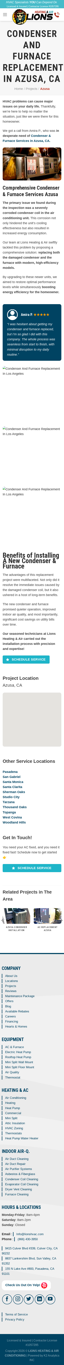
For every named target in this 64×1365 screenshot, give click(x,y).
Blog (8, 1006)
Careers (10, 1016)
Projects (31, 89)
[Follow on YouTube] (50, 1299)
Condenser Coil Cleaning (21, 1179)
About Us (11, 976)
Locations (11, 981)
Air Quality (12, 1072)
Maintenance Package (19, 996)
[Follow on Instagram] (18, 1299)
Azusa (45, 89)
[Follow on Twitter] (29, 1299)
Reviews (11, 991)
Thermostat (12, 1077)
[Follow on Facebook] (7, 1299)
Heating (10, 1103)
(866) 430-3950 (28, 1239)
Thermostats (13, 1133)
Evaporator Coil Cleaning (21, 1184)
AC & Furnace (14, 1047)
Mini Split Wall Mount (19, 1062)
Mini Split (11, 1118)
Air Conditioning (15, 1098)
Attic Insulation (15, 1123)
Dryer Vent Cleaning (18, 1189)
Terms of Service (16, 1314)
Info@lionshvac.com (30, 1234)
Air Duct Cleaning (16, 1159)
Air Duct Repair (15, 1164)
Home (18, 89)
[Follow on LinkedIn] (39, 1299)
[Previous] (2, 927)
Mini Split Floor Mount (19, 1067)
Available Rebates (17, 1011)
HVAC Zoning (14, 1128)
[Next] (61, 927)
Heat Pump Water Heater (21, 1138)
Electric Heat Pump (18, 1052)
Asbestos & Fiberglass (20, 1174)
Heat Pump (12, 1108)
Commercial (13, 1113)
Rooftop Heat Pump (18, 1057)
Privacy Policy (14, 1319)
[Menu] (5, 14)
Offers (9, 1001)
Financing (11, 1021)
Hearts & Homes (16, 1026)
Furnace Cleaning (16, 1194)
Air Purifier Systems (18, 1169)
